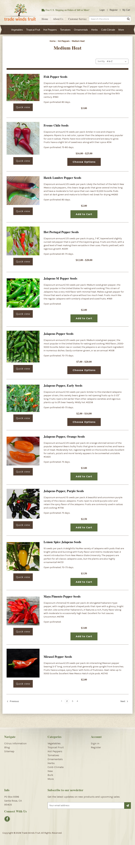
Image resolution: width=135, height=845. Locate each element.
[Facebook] (7, 819)
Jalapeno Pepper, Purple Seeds (64, 491)
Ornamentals (81, 29)
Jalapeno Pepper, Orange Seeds (64, 436)
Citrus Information (15, 743)
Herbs (94, 29)
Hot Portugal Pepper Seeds (61, 232)
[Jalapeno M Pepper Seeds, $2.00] (23, 293)
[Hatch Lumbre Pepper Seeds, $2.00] (23, 190)
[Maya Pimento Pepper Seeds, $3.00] (23, 611)
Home (45, 19)
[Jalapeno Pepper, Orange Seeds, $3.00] (23, 451)
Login (102, 10)
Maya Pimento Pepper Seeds (62, 596)
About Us (58, 19)
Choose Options (84, 161)
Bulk (50, 775)
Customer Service (77, 19)
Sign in (95, 743)
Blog (7, 747)
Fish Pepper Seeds (55, 77)
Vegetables (17, 29)
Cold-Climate (108, 29)
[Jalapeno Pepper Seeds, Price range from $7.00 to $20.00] (23, 346)
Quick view (23, 107)
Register (114, 10)
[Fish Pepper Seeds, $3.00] (23, 87)
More (121, 29)
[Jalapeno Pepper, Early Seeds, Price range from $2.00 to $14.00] (23, 398)
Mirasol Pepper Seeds (58, 656)
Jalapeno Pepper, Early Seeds (63, 385)
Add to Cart (84, 214)
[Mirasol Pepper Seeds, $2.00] (23, 663)
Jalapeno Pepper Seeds (58, 334)
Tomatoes (65, 29)
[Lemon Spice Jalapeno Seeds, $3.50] (23, 556)
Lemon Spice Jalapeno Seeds (62, 542)
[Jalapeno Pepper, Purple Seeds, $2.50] (23, 504)
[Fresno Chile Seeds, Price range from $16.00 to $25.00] (23, 138)
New (50, 771)
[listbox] (117, 61)
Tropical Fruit (33, 29)
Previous (14, 701)
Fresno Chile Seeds (56, 125)
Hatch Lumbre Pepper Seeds (62, 178)
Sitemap (9, 751)
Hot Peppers (50, 29)
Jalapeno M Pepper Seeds (60, 278)
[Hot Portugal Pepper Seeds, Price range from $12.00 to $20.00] (23, 241)
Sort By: (101, 61)
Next (123, 701)
